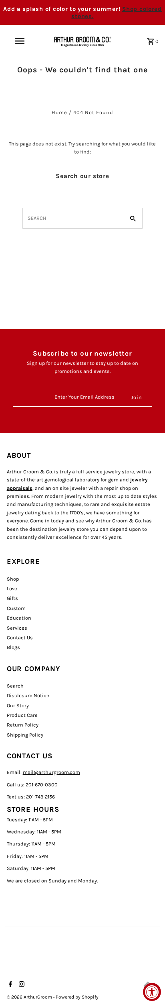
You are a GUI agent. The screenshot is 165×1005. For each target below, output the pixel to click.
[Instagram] (20, 985)
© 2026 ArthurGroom (30, 997)
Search (15, 686)
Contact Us (20, 638)
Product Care (22, 715)
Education (19, 618)
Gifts (12, 598)
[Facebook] (9, 985)
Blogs (13, 647)
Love (12, 588)
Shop (13, 579)
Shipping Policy (25, 735)
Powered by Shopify (77, 997)
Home (59, 112)
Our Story (18, 705)
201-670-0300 (42, 785)
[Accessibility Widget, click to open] (152, 992)
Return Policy (22, 725)
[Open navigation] (20, 41)
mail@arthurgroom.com (51, 772)
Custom (16, 608)
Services (17, 628)
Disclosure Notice (28, 695)
